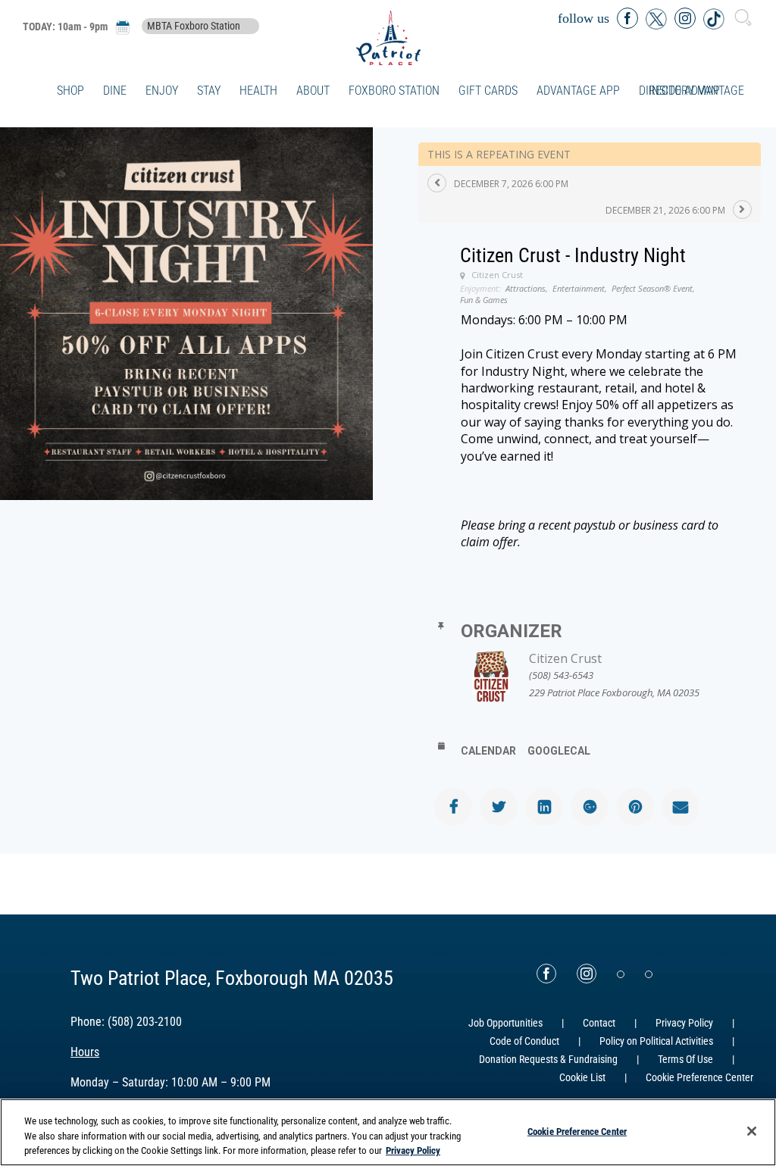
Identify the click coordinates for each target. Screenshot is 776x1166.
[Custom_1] (648, 974)
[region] (388, 1132)
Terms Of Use (685, 1059)
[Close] (751, 1131)
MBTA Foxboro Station (193, 26)
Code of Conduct (524, 1041)
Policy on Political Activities (656, 1041)
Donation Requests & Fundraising (548, 1059)
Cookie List (582, 1077)
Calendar (488, 751)
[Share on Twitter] (499, 807)
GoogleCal (558, 751)
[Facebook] (546, 973)
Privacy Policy (684, 1023)
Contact (599, 1023)
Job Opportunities (505, 1023)
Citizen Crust (565, 658)
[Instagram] (586, 973)
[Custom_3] (620, 974)
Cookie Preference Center (577, 1130)
